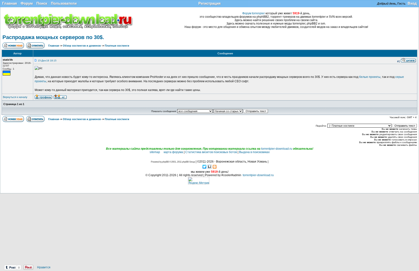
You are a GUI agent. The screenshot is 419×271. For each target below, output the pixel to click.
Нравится (43, 267)
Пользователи (64, 3)
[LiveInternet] (209, 167)
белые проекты (369, 77)
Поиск (41, 3)
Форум (27, 3)
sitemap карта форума (166, 152)
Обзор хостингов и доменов (82, 45)
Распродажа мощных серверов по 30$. (53, 37)
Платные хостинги (117, 45)
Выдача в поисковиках (254, 152)
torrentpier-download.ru (276, 148)
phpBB (165, 161)
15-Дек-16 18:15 (47, 60)
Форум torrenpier (253, 13)
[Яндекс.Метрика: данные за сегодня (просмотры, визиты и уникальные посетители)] (198, 180)
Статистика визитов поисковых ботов (211, 152)
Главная (9, 3)
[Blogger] (214, 167)
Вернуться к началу (15, 97)
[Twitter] (204, 167)
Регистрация (209, 3)
